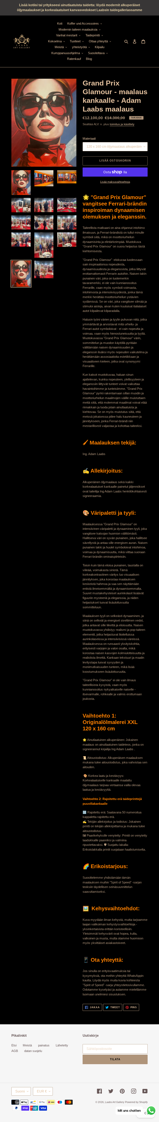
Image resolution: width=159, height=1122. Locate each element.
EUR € (42, 1091)
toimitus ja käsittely (122, 124)
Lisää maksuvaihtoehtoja (115, 181)
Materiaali (89, 138)
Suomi (20, 1091)
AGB (14, 1051)
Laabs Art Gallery (114, 1102)
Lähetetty (62, 1045)
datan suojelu (33, 1051)
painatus (43, 1045)
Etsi (14, 1045)
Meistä (27, 1045)
